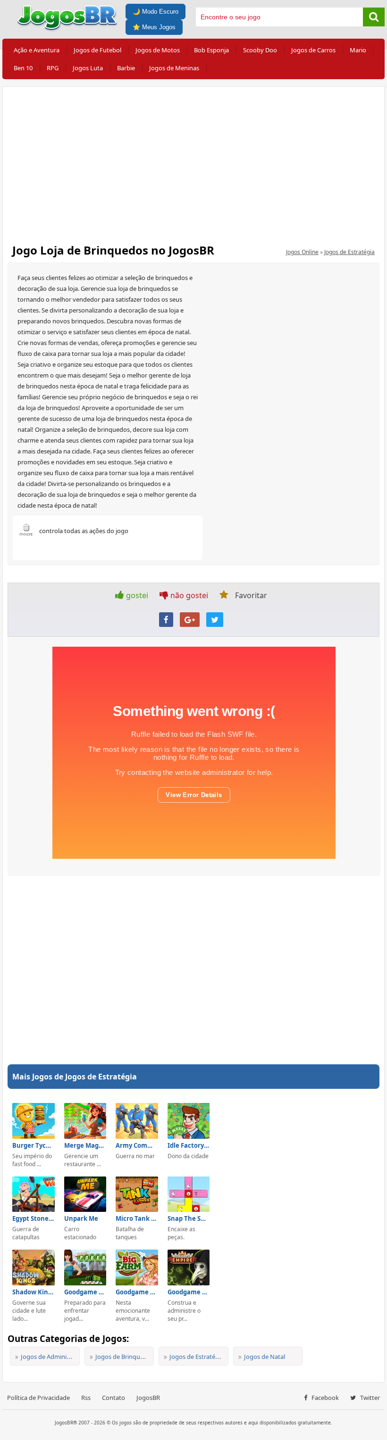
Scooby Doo (260, 50)
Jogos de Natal (264, 1356)
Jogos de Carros (313, 50)
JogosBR (148, 1397)
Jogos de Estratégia (349, 252)
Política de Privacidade (38, 1397)
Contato (113, 1397)
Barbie (126, 68)
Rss (86, 1397)
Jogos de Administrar (50, 1356)
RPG (53, 68)
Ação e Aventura (36, 50)
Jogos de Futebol (97, 50)
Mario (358, 50)
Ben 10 (23, 68)
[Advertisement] (193, 162)
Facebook (324, 1397)
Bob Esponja (211, 50)
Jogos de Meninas (174, 68)
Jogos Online (302, 252)
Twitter (369, 1397)
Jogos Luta (88, 68)
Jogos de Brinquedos (124, 1356)
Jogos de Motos (157, 50)
